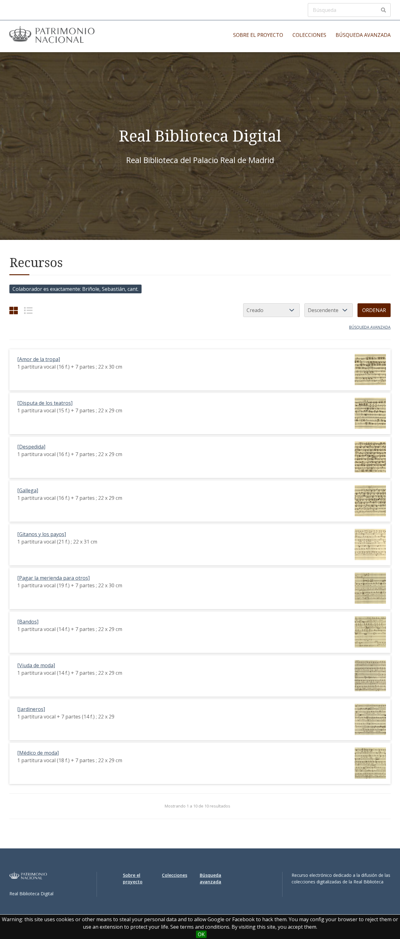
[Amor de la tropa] (38, 359)
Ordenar (374, 310)
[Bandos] (27, 621)
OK (201, 934)
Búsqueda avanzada (363, 35)
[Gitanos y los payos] (41, 534)
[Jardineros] (31, 709)
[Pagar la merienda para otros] (53, 577)
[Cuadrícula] (13, 310)
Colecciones (309, 35)
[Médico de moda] (38, 752)
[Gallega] (27, 490)
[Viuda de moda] (36, 665)
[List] (28, 310)
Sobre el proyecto (258, 35)
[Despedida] (31, 446)
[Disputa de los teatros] (44, 403)
